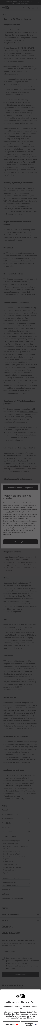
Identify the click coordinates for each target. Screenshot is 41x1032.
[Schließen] (37, 993)
